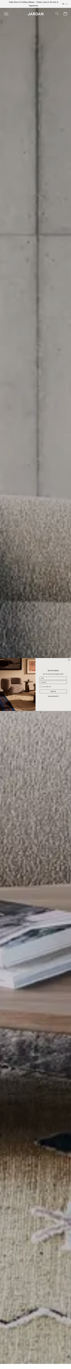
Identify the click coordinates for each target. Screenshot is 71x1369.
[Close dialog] (69, 660)
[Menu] (6, 14)
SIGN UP (53, 691)
